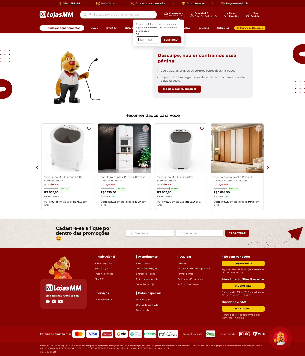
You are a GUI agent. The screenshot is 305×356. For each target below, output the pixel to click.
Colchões (204, 28)
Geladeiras (223, 28)
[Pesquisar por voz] (90, 14)
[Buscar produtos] (86, 14)
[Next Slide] (268, 167)
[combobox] (118, 14)
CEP (138, 33)
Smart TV (111, 28)
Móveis (94, 28)
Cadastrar (237, 233)
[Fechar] (180, 23)
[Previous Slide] (36, 167)
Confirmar (171, 40)
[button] (243, 286)
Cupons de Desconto (251, 28)
